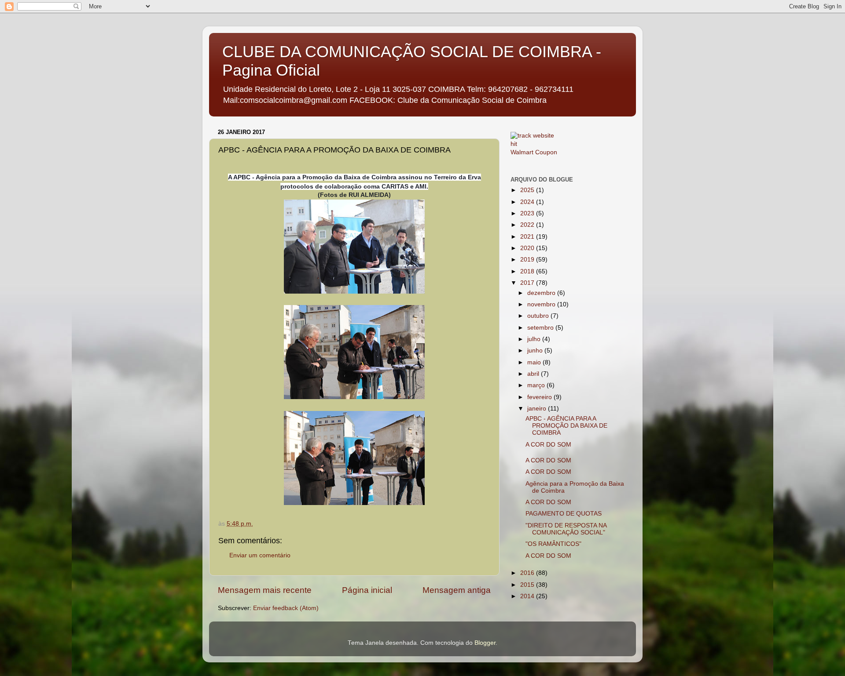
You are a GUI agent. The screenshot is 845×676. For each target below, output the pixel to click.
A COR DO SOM (548, 444)
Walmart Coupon (534, 152)
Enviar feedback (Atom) (286, 608)
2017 (528, 283)
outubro (539, 316)
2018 (528, 271)
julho (534, 339)
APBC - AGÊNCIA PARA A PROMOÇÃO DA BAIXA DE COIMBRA (566, 425)
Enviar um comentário (259, 555)
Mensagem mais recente (265, 590)
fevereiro (540, 397)
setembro (541, 327)
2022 (528, 225)
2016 (528, 573)
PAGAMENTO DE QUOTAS (563, 513)
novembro (542, 304)
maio (535, 362)
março (537, 385)
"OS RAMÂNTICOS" (553, 544)
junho (535, 350)
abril (534, 374)
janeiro (537, 408)
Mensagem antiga (456, 590)
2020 (528, 248)
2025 (528, 190)
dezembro (542, 293)
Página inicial (367, 590)
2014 (528, 596)
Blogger (485, 643)
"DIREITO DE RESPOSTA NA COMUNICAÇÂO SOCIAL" (565, 529)
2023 (528, 213)
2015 (528, 585)
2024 (528, 202)
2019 (528, 259)
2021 (528, 236)
